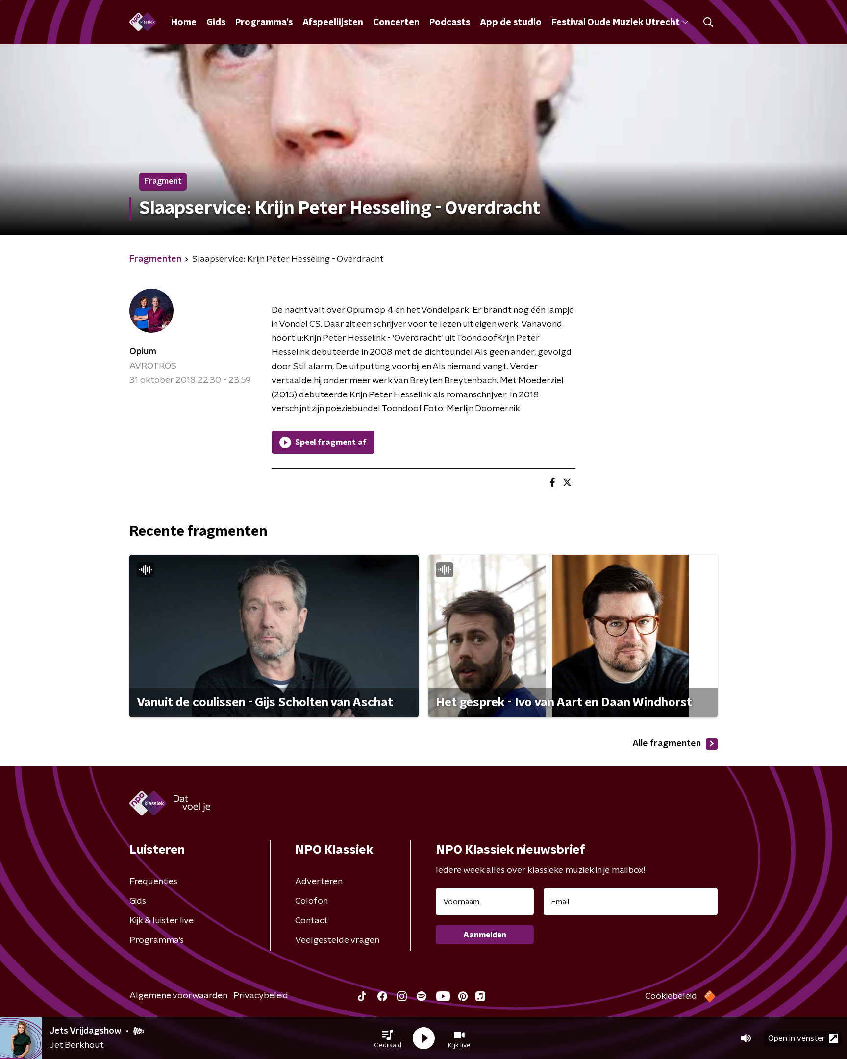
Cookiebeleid (671, 996)
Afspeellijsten (332, 22)
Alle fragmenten (666, 743)
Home (184, 22)
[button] (387, 1038)
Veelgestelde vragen (337, 940)
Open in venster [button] (796, 1038)
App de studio (511, 22)
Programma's (264, 22)
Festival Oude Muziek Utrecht (615, 22)
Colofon (311, 901)
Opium (142, 351)
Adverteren (319, 881)
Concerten (396, 22)
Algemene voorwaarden (178, 995)
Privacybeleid (260, 995)
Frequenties (153, 881)
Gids (215, 22)
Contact (311, 920)
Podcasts (449, 22)
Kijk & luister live (161, 920)
